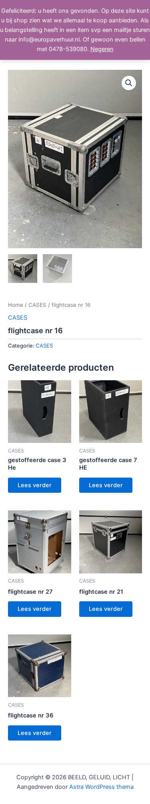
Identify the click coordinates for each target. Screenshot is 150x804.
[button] (129, 83)
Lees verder (35, 485)
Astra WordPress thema (101, 786)
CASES (37, 305)
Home (15, 305)
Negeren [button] (102, 49)
